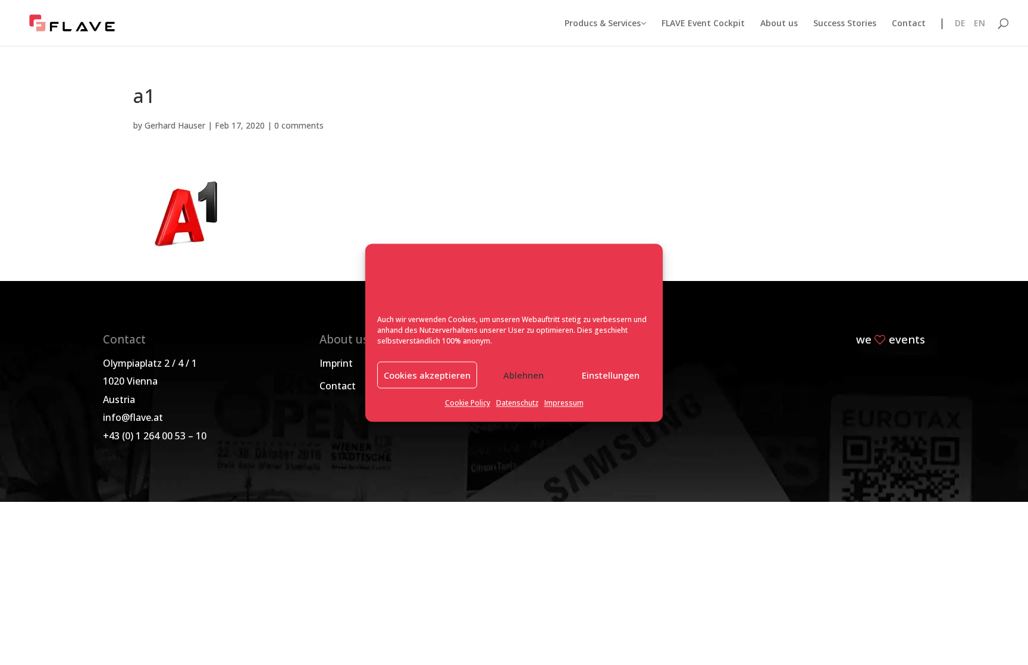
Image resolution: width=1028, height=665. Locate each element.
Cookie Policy (467, 403)
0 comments (299, 125)
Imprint (336, 363)
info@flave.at (133, 417)
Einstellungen (611, 375)
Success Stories (844, 24)
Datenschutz (517, 403)
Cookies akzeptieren (427, 375)
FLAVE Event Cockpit (703, 24)
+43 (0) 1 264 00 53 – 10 (154, 435)
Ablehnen (523, 375)
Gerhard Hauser (175, 125)
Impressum (564, 403)
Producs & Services (603, 24)
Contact (909, 24)
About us (779, 24)
